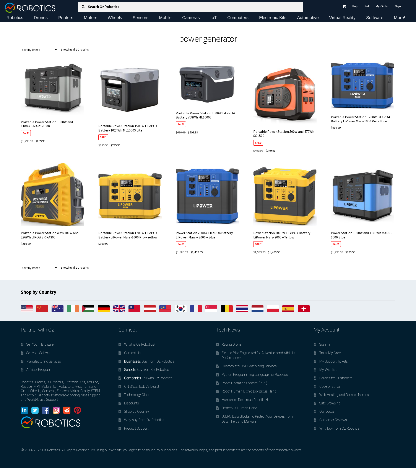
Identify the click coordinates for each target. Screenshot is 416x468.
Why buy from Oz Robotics (144, 420)
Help (355, 6)
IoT (213, 17)
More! (399, 17)
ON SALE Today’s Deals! (141, 386)
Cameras (191, 17)
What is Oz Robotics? (139, 344)
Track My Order (330, 353)
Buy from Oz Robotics (149, 361)
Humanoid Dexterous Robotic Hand (247, 400)
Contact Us (132, 353)
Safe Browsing (329, 403)
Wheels (115, 17)
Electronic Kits (272, 17)
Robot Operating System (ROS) (244, 383)
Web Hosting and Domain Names (344, 395)
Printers (65, 17)
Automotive (308, 17)
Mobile (165, 17)
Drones (41, 17)
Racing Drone (231, 344)
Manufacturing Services (43, 361)
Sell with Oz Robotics (148, 378)
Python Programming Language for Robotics (255, 375)
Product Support (136, 428)
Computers (238, 17)
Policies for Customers (335, 378)
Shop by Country (136, 411)
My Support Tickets (333, 361)
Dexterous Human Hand (239, 408)
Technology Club (136, 395)
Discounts (131, 403)
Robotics (14, 17)
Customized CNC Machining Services (249, 366)
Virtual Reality (342, 17)
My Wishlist (327, 370)
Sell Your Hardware (40, 344)
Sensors (140, 17)
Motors (90, 17)
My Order (381, 6)
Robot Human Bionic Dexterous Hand (249, 391)
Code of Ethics (330, 386)
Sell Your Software (39, 353)
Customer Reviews (333, 420)
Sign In (399, 6)
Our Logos (327, 411)
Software (374, 17)
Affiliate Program (38, 370)
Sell (366, 6)
